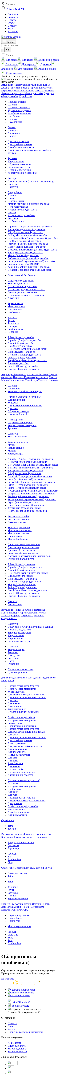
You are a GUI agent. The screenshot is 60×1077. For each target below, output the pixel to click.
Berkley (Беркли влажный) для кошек (28, 461)
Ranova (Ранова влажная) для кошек (27, 510)
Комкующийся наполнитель (23, 553)
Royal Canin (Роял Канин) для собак (27, 360)
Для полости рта (17, 751)
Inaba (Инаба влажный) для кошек (26, 479)
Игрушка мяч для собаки (21, 215)
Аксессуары (20, 84)
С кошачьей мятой (18, 414)
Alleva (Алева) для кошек (21, 564)
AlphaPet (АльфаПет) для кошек (25, 567)
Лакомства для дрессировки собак (26, 289)
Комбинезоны (15, 329)
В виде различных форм (21, 842)
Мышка (12, 450)
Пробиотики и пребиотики (22, 726)
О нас (11, 1026)
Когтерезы (13, 658)
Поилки (41, 612)
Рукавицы (13, 663)
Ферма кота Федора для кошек (24, 508)
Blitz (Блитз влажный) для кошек (25, 470)
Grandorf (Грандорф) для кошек (24, 581)
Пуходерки (14, 655)
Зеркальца (13, 848)
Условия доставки (17, 1048)
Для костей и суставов (20, 144)
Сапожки (13, 332)
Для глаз (12, 757)
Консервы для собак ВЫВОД (24, 264)
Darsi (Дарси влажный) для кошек (26, 505)
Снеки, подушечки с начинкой (24, 396)
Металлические (16, 306)
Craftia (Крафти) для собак (22, 351)
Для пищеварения (17, 815)
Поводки (12, 119)
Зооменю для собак (18, 363)
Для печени (14, 703)
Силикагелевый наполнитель (24, 544)
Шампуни (13, 623)
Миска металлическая (20, 530)
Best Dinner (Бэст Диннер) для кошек (28, 573)
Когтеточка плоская (18, 519)
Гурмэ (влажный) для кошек (23, 502)
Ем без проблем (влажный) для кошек (28, 496)
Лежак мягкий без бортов (22, 275)
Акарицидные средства (20, 775)
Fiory (10, 862)
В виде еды (14, 921)
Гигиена (43, 374)
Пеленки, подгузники (20, 170)
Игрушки (18, 377)
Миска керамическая (19, 527)
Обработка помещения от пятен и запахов (30, 626)
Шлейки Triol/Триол (19, 107)
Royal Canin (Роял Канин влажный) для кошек (33, 490)
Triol (10, 940)
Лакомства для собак (12, 93)
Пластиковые (15, 309)
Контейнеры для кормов (14, 612)
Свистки (12, 136)
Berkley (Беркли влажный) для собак (28, 235)
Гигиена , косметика (12, 904)
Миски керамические (19, 926)
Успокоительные (17, 709)
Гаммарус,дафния (17, 873)
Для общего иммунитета (21, 147)
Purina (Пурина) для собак (22, 357)
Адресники (14, 133)
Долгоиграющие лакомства (22, 292)
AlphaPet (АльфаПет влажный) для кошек (30, 459)
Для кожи (13, 700)
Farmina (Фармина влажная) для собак (28, 243)
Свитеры (12, 326)
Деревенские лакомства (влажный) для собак (32, 249)
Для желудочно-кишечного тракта (26, 731)
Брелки (12, 127)
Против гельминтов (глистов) (24, 686)
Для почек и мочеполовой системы (27, 697)
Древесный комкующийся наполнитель (29, 556)
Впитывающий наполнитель (23, 547)
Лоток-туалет (15, 604)
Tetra (10, 825)
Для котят (13, 408)
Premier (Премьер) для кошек (23, 593)
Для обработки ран (18, 749)
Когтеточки (42, 377)
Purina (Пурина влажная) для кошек (27, 487)
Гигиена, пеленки (20, 87)
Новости (12, 1023)
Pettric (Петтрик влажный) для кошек (28, 485)
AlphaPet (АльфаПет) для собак (25, 340)
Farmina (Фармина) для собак (23, 369)
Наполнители (17, 380)
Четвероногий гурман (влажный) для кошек (32, 499)
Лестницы (13, 845)
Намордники (15, 122)
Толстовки (13, 323)
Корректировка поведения (22, 172)
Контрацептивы (16, 691)
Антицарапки (15, 419)
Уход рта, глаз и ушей (19, 632)
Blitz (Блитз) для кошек (20, 575)
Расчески (13, 184)
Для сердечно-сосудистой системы (26, 694)
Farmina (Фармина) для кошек (24, 596)
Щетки (11, 661)
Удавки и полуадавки (19, 110)
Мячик (11, 445)
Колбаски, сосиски (18, 283)
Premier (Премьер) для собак (23, 366)
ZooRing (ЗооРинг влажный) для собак (29, 267)
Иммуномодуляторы (19, 754)
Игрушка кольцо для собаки (23, 209)
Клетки (48, 834)
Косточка (13, 218)
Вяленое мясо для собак (21, 280)
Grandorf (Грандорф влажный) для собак (30, 269)
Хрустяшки (14, 298)
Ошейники (14, 116)
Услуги (11, 1029)
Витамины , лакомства (26, 374)
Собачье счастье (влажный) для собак (28, 258)
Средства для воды (25, 867)
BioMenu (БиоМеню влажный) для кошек (30, 467)
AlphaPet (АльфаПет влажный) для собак (30, 226)
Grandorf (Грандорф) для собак (24, 354)
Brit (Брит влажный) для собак (24, 241)
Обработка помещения (20, 164)
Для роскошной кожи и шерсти (25, 405)
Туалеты (12, 158)
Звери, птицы (15, 453)
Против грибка (16, 769)
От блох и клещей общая (21, 717)
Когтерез (12, 178)
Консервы (28, 90)
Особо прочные (16, 221)
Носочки (12, 317)
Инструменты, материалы (22, 688)
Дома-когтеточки (17, 522)
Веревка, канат (16, 201)
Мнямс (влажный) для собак (23, 255)
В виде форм (15, 192)
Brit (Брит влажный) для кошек (24, 473)
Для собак (50, 677)
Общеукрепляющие (18, 411)
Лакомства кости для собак (22, 286)
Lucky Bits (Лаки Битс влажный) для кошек (31, 482)
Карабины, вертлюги (19, 113)
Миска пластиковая (18, 533)
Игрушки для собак (12, 90)
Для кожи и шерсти (18, 141)
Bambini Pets (14, 859)
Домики (27, 834)
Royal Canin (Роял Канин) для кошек (27, 590)
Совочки (12, 601)
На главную (7, 978)
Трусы (11, 320)
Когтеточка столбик (18, 516)
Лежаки (53, 377)
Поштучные (7, 680)
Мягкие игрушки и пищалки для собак (29, 203)
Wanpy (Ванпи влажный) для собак (27, 246)
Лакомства (19, 837)
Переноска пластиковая (20, 669)
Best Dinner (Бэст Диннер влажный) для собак (33, 238)
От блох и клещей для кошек (23, 711)
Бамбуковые (14, 312)
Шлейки (12, 104)
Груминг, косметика (41, 87)
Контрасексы (15, 723)
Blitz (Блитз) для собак (20, 346)
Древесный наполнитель (21, 550)
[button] (8, 55)
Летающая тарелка (18, 206)
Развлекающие (16, 447)
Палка (11, 198)
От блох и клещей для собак (23, 806)
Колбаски (13, 402)
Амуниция (7, 84)
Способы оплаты (17, 1045)
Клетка (47, 904)
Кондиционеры (16, 649)
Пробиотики (14, 789)
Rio (9, 856)
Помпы (12, 895)
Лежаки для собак (44, 90)
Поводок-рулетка (17, 101)
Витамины (7, 609)
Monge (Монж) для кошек (22, 584)
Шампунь (13, 187)
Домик (27, 904)
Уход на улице (15, 638)
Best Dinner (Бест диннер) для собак (27, 348)
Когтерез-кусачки (17, 436)
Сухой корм (25, 96)
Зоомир (12, 828)
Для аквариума (44, 867)
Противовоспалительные (21, 772)
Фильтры (13, 887)
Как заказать (14, 1042)
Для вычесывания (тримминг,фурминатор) (31, 181)
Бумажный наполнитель (21, 558)
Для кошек (7, 677)
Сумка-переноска (17, 672)
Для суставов (15, 706)
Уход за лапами (16, 161)
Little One (13, 934)
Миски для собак (33, 93)
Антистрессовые (17, 743)
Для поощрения (16, 399)
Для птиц (39, 677)
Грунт (11, 889)
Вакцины (13, 783)
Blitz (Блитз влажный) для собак (25, 232)
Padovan (12, 853)
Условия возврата (17, 1051)
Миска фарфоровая (18, 539)
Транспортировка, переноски (17, 615)
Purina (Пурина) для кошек (22, 587)
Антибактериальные (19, 812)
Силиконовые (15, 536)
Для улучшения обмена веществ (25, 746)
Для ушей (13, 760)
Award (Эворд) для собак (21, 343)
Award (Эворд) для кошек (21, 570)
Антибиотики (15, 763)
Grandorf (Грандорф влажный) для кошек (30, 476)
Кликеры (13, 130)
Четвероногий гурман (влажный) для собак (31, 261)
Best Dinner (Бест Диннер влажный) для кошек (33, 464)
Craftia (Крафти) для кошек (22, 578)
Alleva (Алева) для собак (21, 337)
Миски (5, 380)
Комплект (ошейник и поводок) (25, 391)
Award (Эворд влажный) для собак (26, 229)
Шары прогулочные (18, 915)
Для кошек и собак (23, 677)
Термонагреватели (18, 898)
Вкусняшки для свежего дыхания (26, 295)
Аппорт (12, 195)
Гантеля (12, 212)
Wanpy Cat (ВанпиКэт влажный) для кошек (31, 493)
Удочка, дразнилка (18, 442)
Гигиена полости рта (19, 167)
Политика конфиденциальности (25, 1032)
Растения (13, 892)
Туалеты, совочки (48, 380)
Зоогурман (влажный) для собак (25, 252)
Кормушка (7, 837)
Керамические (15, 303)
